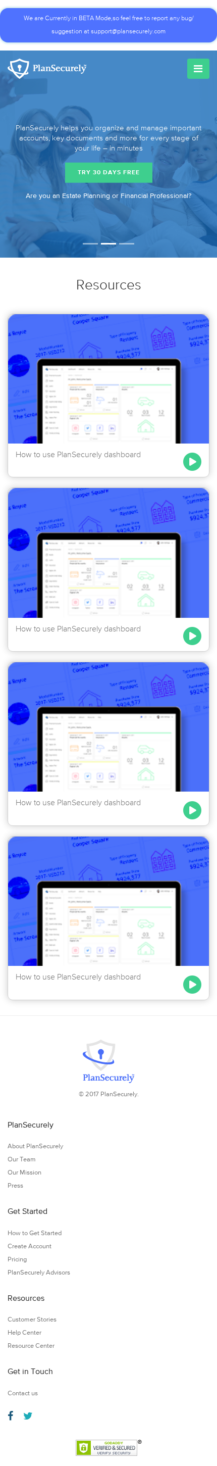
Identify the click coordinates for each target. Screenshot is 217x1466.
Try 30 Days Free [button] (109, 172)
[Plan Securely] (47, 68)
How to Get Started (35, 1233)
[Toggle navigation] (198, 69)
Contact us (23, 1393)
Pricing (17, 1259)
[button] (5, 154)
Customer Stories (32, 1319)
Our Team (22, 1159)
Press (15, 1186)
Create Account (29, 1246)
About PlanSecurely (35, 1146)
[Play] (192, 462)
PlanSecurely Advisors (39, 1272)
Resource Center (31, 1346)
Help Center (24, 1333)
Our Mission (24, 1172)
